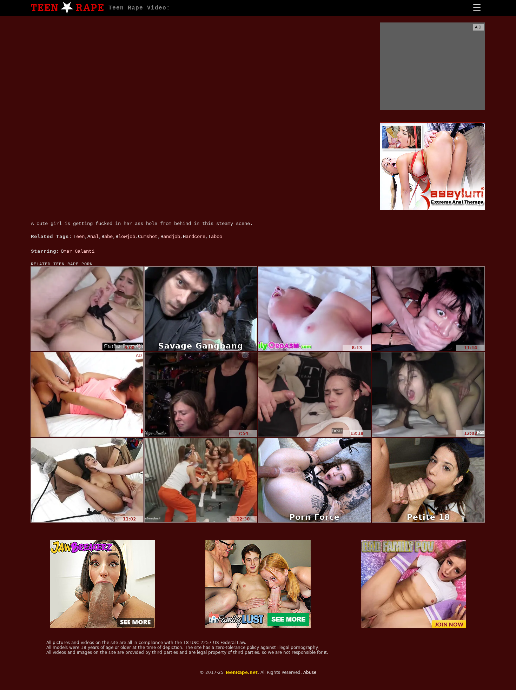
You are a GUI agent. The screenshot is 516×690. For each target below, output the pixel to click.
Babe (107, 236)
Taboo (215, 236)
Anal (93, 236)
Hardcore (194, 236)
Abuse (309, 672)
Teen (79, 236)
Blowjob (125, 236)
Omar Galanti (77, 251)
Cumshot (148, 236)
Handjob (170, 236)
